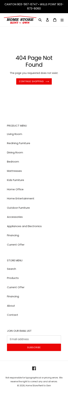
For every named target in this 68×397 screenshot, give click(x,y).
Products (13, 278)
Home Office (15, 189)
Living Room (14, 134)
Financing (13, 235)
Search (11, 269)
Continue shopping (31, 81)
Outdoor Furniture (18, 208)
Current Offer (15, 244)
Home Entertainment (20, 198)
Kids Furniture (15, 180)
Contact (12, 315)
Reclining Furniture (18, 143)
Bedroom (13, 161)
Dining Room (15, 152)
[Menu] (62, 20)
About (11, 305)
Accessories (15, 217)
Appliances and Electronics (24, 226)
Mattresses (14, 171)
